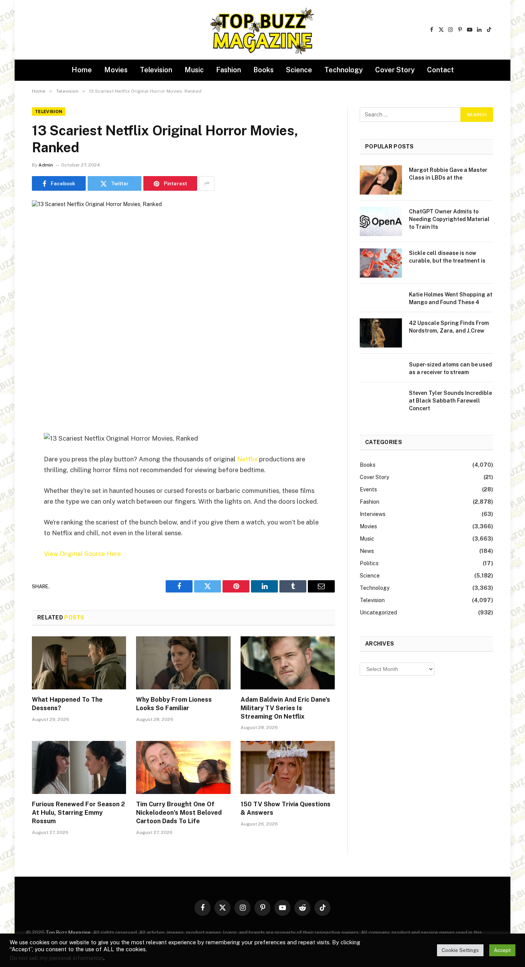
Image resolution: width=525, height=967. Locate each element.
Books (263, 70)
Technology (343, 70)
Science (299, 70)
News (367, 551)
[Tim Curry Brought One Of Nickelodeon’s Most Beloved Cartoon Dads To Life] (183, 767)
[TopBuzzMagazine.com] (262, 30)
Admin (45, 165)
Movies (116, 70)
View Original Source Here (82, 554)
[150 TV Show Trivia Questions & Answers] (288, 767)
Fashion (228, 70)
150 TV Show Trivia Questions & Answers (286, 808)
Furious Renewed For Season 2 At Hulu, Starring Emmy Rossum (78, 813)
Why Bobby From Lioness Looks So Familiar (174, 704)
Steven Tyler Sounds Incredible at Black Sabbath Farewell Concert (450, 400)
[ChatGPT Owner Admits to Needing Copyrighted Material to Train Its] (381, 221)
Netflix (247, 459)
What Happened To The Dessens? (67, 704)
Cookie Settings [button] (460, 950)
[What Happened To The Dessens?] (79, 662)
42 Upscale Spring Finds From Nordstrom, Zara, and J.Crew (449, 327)
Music (194, 70)
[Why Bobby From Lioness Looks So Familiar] (183, 662)
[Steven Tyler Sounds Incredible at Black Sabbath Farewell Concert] (381, 403)
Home (81, 70)
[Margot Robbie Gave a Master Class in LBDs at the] (381, 180)
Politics (369, 563)
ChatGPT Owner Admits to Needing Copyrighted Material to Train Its (449, 219)
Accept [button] (502, 950)
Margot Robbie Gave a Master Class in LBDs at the (448, 174)
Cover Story (395, 70)
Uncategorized (378, 612)
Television (156, 70)
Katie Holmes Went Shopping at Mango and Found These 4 (450, 298)
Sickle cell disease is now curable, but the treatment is (447, 257)
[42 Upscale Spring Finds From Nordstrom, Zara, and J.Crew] (381, 333)
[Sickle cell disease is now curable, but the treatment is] (381, 263)
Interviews (372, 514)
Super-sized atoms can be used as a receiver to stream (450, 368)
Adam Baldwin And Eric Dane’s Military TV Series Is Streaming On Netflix (285, 708)
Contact (440, 70)
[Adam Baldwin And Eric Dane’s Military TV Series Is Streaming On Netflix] (288, 662)
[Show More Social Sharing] (206, 183)
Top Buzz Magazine (68, 932)
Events (368, 489)
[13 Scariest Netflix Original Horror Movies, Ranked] (183, 299)
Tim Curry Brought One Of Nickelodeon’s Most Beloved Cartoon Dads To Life (179, 813)
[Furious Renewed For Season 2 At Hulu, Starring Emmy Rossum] (79, 767)
